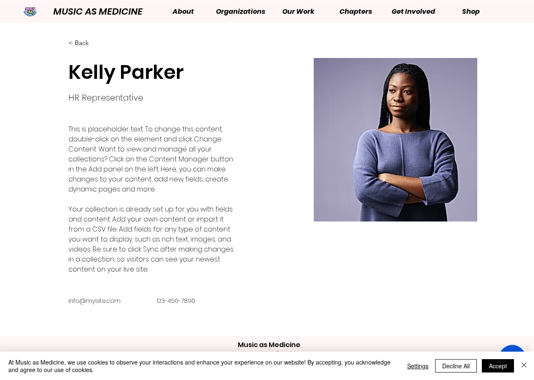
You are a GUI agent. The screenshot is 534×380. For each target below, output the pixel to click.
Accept (498, 366)
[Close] (524, 365)
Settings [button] (417, 366)
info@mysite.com (94, 301)
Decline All (456, 366)
